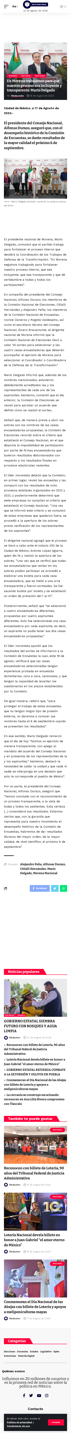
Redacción (17, 95)
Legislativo (45, 1351)
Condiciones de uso (18, 1426)
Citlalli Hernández (33, 869)
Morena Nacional (45, 873)
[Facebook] (24, 1395)
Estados (9, 1015)
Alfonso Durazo (54, 864)
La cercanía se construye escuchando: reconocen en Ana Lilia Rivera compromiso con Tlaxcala (34, 1099)
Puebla (21, 1015)
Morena (13, 76)
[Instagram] (46, 1395)
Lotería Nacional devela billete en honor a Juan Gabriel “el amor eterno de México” (34, 1240)
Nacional (26, 76)
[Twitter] (31, 1395)
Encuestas (22, 1351)
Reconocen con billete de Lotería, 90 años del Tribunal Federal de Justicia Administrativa (34, 1049)
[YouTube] (39, 1395)
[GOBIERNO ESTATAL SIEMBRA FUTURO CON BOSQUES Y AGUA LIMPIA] (35, 998)
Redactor (14, 1037)
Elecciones (9, 1351)
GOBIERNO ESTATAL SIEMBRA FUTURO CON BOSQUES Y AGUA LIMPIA (30, 1026)
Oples (56, 1351)
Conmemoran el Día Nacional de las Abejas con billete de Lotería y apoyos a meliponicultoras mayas (35, 1084)
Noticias (40, 76)
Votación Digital (26, 1356)
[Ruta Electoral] (35, 4)
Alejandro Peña (31, 864)
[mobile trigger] (7, 6)
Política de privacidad (19, 1422)
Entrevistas (10, 1356)
